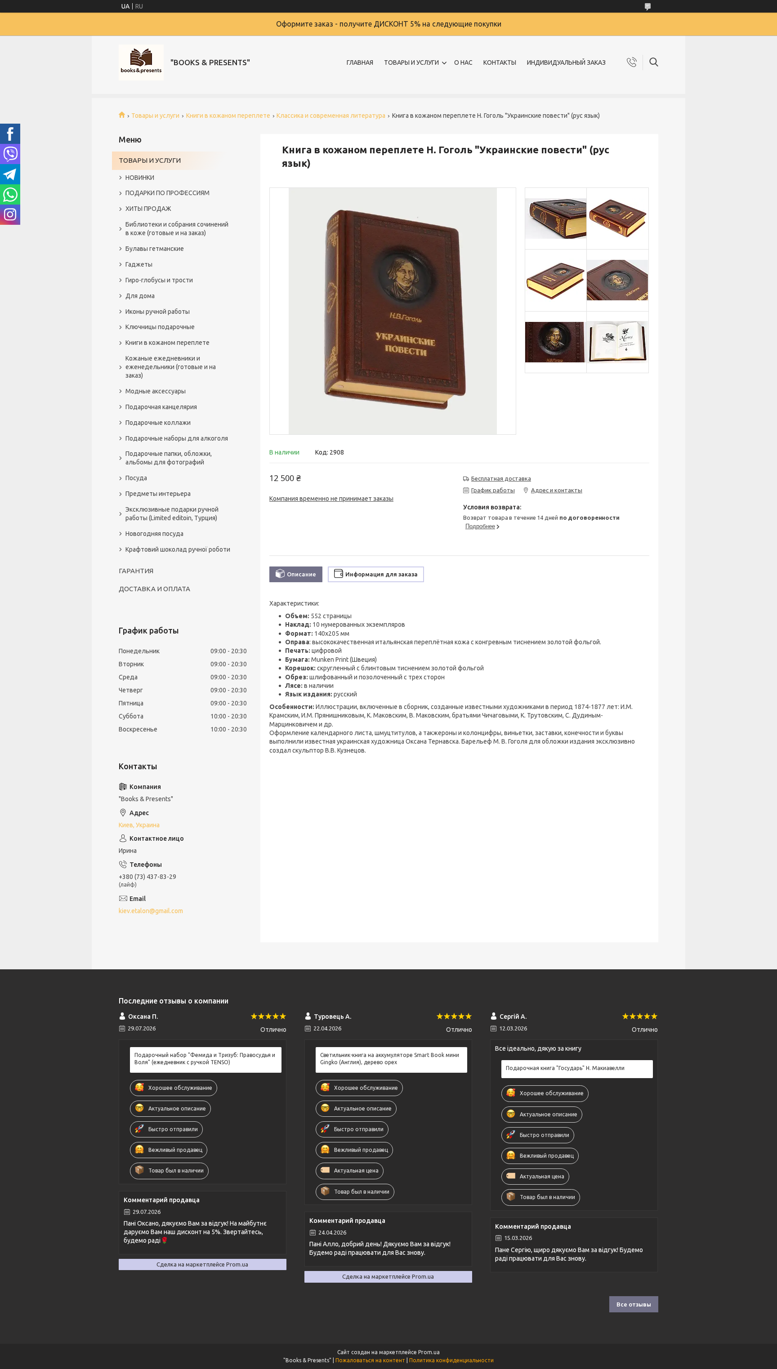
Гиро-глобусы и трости (159, 280)
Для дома (140, 295)
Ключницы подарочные (160, 326)
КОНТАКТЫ (499, 62)
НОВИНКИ (139, 177)
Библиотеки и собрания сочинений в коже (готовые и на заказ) (176, 228)
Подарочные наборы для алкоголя (176, 438)
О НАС (463, 62)
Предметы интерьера (158, 493)
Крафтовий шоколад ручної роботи (177, 549)
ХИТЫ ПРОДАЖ (148, 208)
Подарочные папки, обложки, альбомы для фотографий (168, 458)
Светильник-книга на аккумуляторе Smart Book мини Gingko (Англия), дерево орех (389, 1058)
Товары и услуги (155, 115)
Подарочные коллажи (158, 422)
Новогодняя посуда (154, 533)
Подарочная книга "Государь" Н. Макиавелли (565, 1068)
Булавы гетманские (154, 248)
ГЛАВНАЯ (360, 62)
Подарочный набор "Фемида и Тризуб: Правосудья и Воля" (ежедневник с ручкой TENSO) (204, 1058)
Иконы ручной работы (157, 311)
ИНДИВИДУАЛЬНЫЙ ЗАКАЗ (566, 62)
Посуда (136, 478)
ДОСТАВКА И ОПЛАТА (154, 589)
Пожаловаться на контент (370, 1360)
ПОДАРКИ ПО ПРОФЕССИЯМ (167, 192)
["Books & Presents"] (141, 62)
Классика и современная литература (331, 115)
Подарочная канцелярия (161, 406)
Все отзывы (633, 1304)
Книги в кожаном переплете (228, 115)
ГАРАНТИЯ (136, 571)
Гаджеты (138, 264)
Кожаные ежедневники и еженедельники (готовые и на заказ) (170, 367)
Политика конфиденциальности (451, 1360)
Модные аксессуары (155, 391)
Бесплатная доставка (501, 478)
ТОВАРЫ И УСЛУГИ (411, 62)
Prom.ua (429, 1352)
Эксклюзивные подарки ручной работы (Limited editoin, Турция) (172, 514)
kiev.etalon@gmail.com (151, 910)
